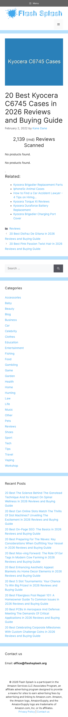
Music (9, 409)
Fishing (9, 353)
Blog (8, 314)
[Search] (58, 268)
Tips (8, 449)
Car (7, 325)
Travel (9, 454)
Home (9, 387)
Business (11, 320)
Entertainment (14, 348)
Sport (8, 437)
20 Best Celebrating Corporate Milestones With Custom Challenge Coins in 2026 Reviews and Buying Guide (33, 632)
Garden (10, 376)
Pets (8, 420)
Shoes (9, 432)
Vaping (9, 460)
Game (9, 370)
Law (8, 398)
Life (7, 404)
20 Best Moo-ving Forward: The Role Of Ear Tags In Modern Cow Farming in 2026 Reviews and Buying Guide (34, 557)
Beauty (9, 308)
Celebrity (11, 331)
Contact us (43, 711)
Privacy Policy (26, 711)
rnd (30, 139)
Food (8, 359)
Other (8, 415)
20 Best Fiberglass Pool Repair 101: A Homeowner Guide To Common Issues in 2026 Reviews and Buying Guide (32, 599)
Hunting (10, 392)
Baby (8, 303)
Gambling (11, 364)
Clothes (10, 336)
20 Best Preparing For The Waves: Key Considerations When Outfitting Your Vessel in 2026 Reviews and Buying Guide (34, 543)
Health (9, 381)
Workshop (11, 465)
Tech (8, 443)
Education (11, 342)
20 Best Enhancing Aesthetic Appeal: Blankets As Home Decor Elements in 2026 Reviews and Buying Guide (33, 571)
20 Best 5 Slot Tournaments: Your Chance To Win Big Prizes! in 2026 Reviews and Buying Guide (32, 585)
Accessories (13, 297)
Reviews (14, 228)
